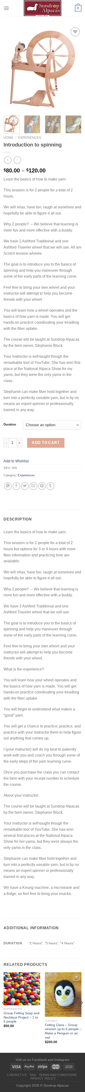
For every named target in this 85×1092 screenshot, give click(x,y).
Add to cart (46, 443)
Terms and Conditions (58, 1075)
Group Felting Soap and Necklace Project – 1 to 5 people (21, 1017)
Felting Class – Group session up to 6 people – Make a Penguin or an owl (63, 1031)
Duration (10, 424)
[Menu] (6, 8)
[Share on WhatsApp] (8, 486)
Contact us (17, 1075)
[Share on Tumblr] (50, 486)
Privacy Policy (43, 1078)
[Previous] (11, 68)
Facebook (39, 1060)
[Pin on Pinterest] (42, 486)
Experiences (29, 137)
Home (8, 137)
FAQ (33, 1075)
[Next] (74, 68)
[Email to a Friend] (33, 486)
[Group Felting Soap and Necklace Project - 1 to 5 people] (22, 988)
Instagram (61, 1060)
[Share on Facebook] (16, 486)
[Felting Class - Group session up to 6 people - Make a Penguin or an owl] (63, 994)
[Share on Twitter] (25, 486)
